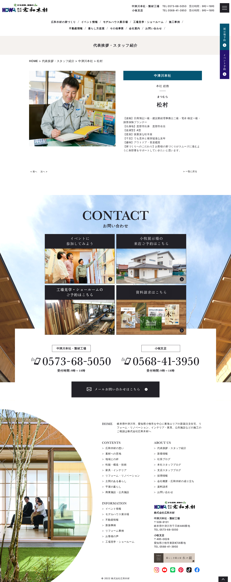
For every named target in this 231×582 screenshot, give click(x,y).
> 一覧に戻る (190, 171)
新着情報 (162, 453)
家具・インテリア (115, 470)
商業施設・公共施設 (117, 492)
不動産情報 (76, 28)
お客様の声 (112, 536)
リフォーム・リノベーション (122, 475)
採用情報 (162, 475)
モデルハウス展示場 (115, 21)
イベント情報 (89, 21)
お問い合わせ (165, 492)
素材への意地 (113, 453)
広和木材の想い (114, 448)
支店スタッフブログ (169, 470)
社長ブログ (163, 459)
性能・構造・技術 (115, 464)
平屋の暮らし (113, 486)
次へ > (44, 171)
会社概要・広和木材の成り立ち (175, 481)
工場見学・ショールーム (148, 21)
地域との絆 (112, 459)
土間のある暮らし (115, 481)
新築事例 (110, 525)
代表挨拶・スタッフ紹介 (171, 448)
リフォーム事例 (114, 530)
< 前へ (33, 171)
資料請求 (162, 486)
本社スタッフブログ (169, 464)
